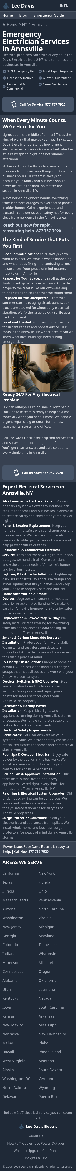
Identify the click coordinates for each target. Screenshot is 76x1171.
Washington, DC (16, 1078)
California (10, 873)
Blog (23, 15)
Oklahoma (47, 980)
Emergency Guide (49, 15)
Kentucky (10, 998)
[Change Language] (64, 5)
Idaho (43, 1042)
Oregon (45, 971)
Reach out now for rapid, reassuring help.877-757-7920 (31, 227)
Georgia (9, 935)
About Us (36, 1136)
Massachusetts (15, 900)
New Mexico (13, 1025)
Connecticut (12, 971)
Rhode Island (50, 1051)
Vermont (46, 1078)
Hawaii (8, 1051)
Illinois (8, 891)
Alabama (10, 980)
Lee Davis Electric (32, 1166)
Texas (7, 882)
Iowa (6, 1007)
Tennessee (48, 944)
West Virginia (13, 1060)
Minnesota (11, 962)
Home (7, 15)
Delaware (10, 1096)
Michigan (46, 926)
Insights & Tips (36, 1158)
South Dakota (50, 1069)
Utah (6, 989)
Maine (7, 1042)
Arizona (8, 909)
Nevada (45, 998)
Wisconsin (47, 953)
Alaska (8, 1069)
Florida (44, 882)
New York (47, 873)
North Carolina (51, 909)
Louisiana (47, 989)
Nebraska (10, 1034)
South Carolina (51, 1007)
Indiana (8, 953)
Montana (46, 1060)
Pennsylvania (50, 900)
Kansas (8, 1016)
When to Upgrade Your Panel (36, 1150)
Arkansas (46, 1016)
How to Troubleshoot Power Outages (36, 1143)
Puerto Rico (48, 1096)
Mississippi (48, 1025)
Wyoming (47, 1087)
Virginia (45, 917)
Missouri (46, 962)
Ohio (43, 891)
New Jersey (11, 926)
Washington (12, 917)
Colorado (10, 944)
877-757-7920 (38, 851)
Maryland (47, 935)
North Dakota (14, 1087)
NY (24, 24)
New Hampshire (52, 1034)
